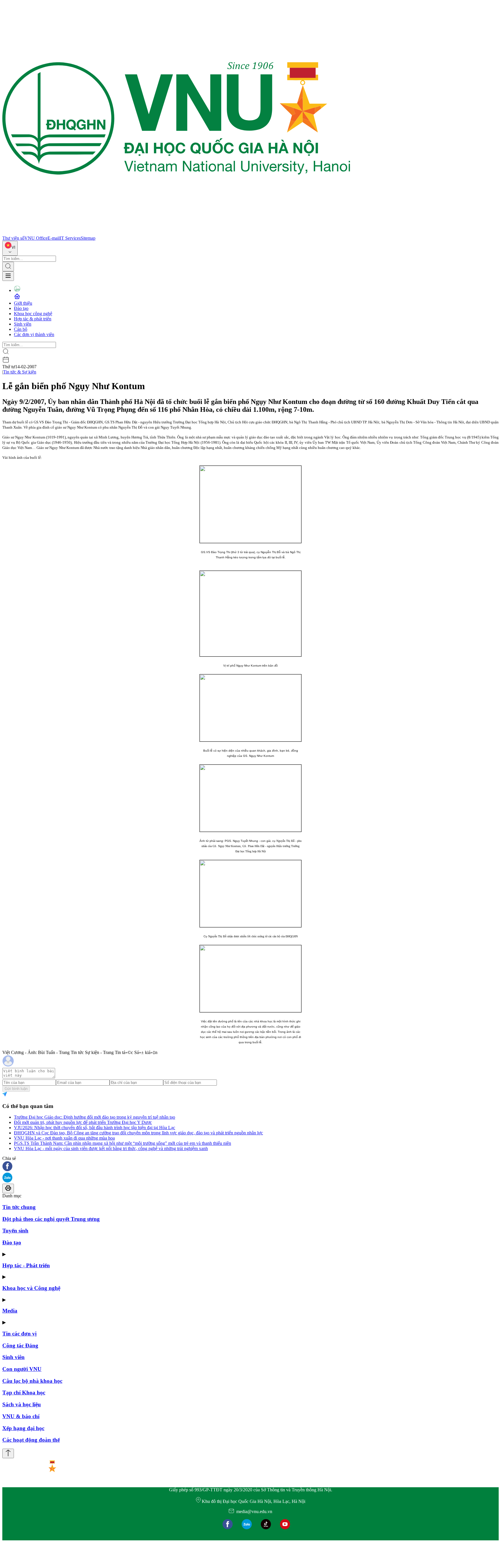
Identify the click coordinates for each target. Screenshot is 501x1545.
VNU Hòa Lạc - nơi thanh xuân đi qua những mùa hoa (64, 1138)
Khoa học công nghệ (33, 313)
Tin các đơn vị (19, 1334)
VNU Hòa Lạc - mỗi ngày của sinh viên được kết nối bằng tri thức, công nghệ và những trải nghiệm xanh (111, 1148)
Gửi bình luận (16, 1088)
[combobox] (10, 248)
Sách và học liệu (21, 1404)
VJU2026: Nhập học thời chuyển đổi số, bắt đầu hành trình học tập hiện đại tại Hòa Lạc (94, 1127)
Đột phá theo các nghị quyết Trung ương (51, 1219)
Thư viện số (13, 238)
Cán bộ (20, 329)
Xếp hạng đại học (23, 1428)
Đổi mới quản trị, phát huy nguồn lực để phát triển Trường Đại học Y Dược (83, 1122)
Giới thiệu (23, 303)
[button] (250, 1166)
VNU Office (36, 238)
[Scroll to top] (8, 1453)
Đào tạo (21, 308)
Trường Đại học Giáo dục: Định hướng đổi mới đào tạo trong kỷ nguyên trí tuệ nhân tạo (94, 1117)
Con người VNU (21, 1369)
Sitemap (88, 238)
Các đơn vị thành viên (34, 334)
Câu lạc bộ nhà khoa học (32, 1381)
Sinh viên (22, 324)
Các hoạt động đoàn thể (31, 1440)
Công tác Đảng (20, 1345)
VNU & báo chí (20, 1416)
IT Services (70, 238)
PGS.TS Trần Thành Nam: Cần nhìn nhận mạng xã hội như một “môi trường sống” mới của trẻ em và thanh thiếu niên (122, 1143)
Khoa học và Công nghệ (31, 1288)
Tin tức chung (19, 1207)
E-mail (54, 238)
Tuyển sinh (15, 1231)
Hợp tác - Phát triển (26, 1265)
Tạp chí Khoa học (23, 1392)
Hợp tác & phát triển (32, 318)
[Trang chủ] (176, 232)
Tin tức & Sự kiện (19, 371)
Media (9, 1311)
